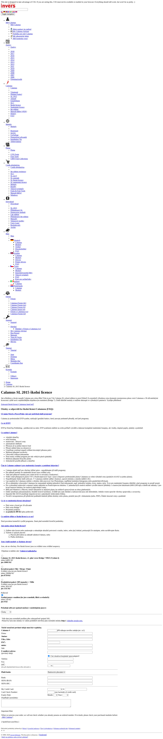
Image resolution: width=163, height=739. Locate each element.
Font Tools (15, 157)
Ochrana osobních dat (61, 728)
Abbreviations (16, 142)
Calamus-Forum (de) (18, 303)
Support (13, 322)
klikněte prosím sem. (75, 621)
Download (14, 204)
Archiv (13, 227)
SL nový (14, 176)
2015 (12, 58)
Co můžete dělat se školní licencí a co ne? (17, 517)
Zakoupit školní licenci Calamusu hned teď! (17, 404)
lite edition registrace (18, 172)
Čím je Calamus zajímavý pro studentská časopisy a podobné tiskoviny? (30, 465)
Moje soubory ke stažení (21, 29)
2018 (12, 51)
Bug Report (15, 333)
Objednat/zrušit (16, 79)
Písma (13, 150)
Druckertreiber (20, 249)
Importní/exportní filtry (23, 273)
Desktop (14, 357)
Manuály (14, 219)
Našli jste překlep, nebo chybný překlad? (15, 737)
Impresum (14, 378)
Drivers (18, 260)
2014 (12, 60)
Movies (13, 342)
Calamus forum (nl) (18, 309)
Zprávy (13, 47)
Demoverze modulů (18, 212)
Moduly (13, 127)
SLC (12, 103)
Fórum (13, 299)
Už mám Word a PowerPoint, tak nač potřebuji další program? (26, 414)
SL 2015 (14, 96)
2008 (12, 73)
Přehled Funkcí (16, 94)
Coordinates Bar (17, 363)
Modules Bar (15, 361)
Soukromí (43, 735)
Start (12, 355)
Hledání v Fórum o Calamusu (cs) (28, 329)
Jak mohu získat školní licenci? (13, 526)
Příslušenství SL (17, 210)
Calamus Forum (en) (18, 305)
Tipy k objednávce (46, 728)
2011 (12, 66)
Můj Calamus (16, 25)
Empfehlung (15, 101)
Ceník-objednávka (17, 167)
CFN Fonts (15, 154)
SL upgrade (15, 178)
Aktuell (13, 99)
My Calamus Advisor (20, 31)
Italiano (16, 281)
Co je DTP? (6, 423)
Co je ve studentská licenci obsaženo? (16, 501)
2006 (12, 77)
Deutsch (16, 240)
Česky (16, 266)
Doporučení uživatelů (19, 137)
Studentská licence (17, 107)
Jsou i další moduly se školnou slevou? (16, 542)
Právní (24, 728)
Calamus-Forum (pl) (18, 314)
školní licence (16, 105)
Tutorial (13, 350)
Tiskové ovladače (17, 189)
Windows (14, 195)
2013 (12, 62)
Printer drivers (20, 262)
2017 (12, 54)
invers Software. (15, 735)
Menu (13, 359)
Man (12, 236)
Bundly (13, 187)
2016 (12, 56)
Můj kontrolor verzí (20, 39)
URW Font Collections (19, 159)
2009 (12, 71)
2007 (12, 75)
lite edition (14, 109)
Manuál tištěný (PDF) (19, 111)
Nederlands (18, 286)
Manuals (14, 335)
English (16, 253)
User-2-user (15, 223)
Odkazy (13, 376)
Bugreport (14, 131)
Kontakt (14, 372)
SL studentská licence (19, 182)
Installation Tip (16, 139)
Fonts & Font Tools (18, 191)
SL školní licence (17, 180)
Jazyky (13, 133)
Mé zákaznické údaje (20, 36)
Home (8, 382)
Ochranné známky (74, 728)
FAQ (12, 116)
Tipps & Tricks (16, 337)
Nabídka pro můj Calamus (22, 34)
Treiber (18, 247)
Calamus (14, 88)
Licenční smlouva (33, 728)
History (13, 114)
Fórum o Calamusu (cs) (19, 312)
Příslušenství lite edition (19, 217)
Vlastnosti (14, 92)
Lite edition (15, 214)
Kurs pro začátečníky (23, 279)
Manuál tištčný (16, 193)
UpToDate (14, 135)
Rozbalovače (15, 225)
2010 (12, 69)
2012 (12, 64)
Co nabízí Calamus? (9, 433)
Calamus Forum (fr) (18, 307)
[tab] (81, 414)
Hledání (13, 327)
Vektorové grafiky (17, 221)
